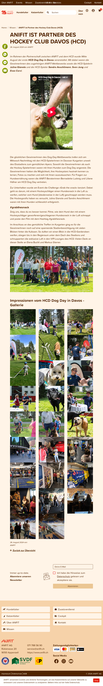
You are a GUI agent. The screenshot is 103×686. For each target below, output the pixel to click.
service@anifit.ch (35, 648)
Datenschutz (63, 576)
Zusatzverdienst (42, 2)
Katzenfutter (37, 12)
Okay (96, 680)
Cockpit (87, 2)
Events (19, 2)
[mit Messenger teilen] (5, 62)
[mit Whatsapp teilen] (5, 54)
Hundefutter (22, 12)
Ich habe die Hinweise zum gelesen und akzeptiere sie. (71, 576)
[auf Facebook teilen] (5, 46)
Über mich (80, 12)
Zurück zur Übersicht (23, 550)
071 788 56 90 (34, 645)
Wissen (28, 2)
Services (57, 2)
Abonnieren (73, 586)
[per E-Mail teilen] (5, 70)
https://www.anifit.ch (37, 652)
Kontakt (97, 2)
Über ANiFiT (7, 2)
